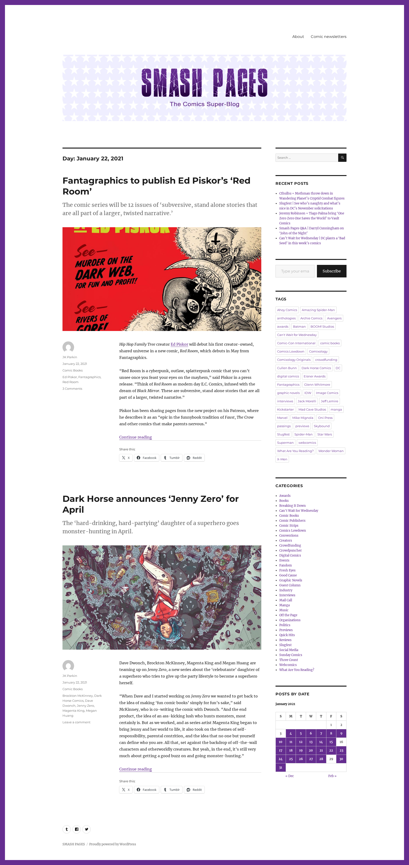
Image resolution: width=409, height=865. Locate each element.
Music (284, 610)
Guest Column (290, 585)
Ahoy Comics (287, 310)
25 (291, 759)
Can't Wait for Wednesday (297, 335)
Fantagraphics (89, 377)
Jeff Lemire (329, 401)
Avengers (334, 318)
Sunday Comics (290, 655)
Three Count (288, 660)
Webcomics (288, 665)
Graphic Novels (290, 580)
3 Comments (72, 388)
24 (281, 759)
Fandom (285, 565)
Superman (285, 442)
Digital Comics (290, 555)
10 (280, 742)
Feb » (332, 776)
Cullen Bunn (287, 368)
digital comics (288, 376)
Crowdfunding (290, 545)
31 (280, 767)
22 (331, 750)
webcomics (307, 442)
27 (311, 759)
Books (284, 501)
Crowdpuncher (290, 550)
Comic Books (72, 370)
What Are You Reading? (295, 451)
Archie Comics (311, 318)
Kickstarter (285, 409)
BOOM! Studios (322, 326)
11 (290, 742)
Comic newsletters (329, 36)
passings (284, 426)
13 (310, 742)
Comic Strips (288, 526)
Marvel (282, 418)
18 (291, 750)
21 (321, 750)
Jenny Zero (85, 705)
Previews (286, 630)
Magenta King (73, 710)
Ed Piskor (179, 344)
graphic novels (288, 393)
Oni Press (325, 418)
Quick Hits (287, 635)
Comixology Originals (294, 360)
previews (302, 426)
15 (331, 742)
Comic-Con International (296, 343)
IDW (307, 393)
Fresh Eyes (287, 570)
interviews (285, 401)
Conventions (288, 536)
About (298, 36)
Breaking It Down (292, 506)
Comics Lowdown (290, 351)
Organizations (290, 620)
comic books (330, 343)
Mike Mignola (302, 418)
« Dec (289, 776)
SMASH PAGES (73, 844)
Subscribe (332, 271)
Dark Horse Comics (316, 368)
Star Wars (324, 434)
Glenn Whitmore (317, 384)
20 (311, 750)
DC (338, 368)
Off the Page (288, 615)
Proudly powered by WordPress (112, 844)
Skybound (322, 426)
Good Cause (288, 575)
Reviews (285, 640)
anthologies (286, 318)
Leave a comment (76, 722)
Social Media (288, 650)
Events (284, 560)
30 (341, 759)
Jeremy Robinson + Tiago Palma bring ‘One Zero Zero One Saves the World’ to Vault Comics (311, 218)
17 (280, 750)
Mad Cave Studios (312, 409)
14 (321, 742)
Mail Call (285, 600)
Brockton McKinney (77, 695)
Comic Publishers (292, 521)
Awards (285, 496)
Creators (285, 541)
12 (300, 742)
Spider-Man (303, 434)
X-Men (282, 459)
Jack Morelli (307, 401)
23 (341, 750)
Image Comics (327, 393)
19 (301, 750)
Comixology (318, 351)
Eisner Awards (314, 376)
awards (282, 326)
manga (336, 409)
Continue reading (135, 437)
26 (301, 759)
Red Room (70, 382)
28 (321, 759)
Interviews (287, 595)
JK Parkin (69, 357)
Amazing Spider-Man (318, 310)
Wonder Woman (331, 451)
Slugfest (283, 434)
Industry (285, 590)
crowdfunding (326, 360)
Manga (284, 605)
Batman (299, 326)
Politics (284, 625)
